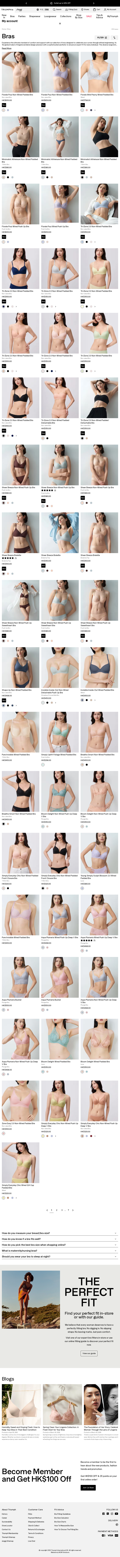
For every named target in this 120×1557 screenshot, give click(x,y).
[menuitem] (42, 10)
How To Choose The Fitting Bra (66, 1529)
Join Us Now (88, 1488)
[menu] (44, 10)
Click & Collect (33, 1526)
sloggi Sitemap (7, 1541)
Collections (65, 16)
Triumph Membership (10, 1533)
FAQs (30, 1514)
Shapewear (34, 16)
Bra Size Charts (60, 1522)
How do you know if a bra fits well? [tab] (21, 1239)
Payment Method (34, 1518)
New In (4, 16)
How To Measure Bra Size (64, 1526)
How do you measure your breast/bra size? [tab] (26, 1233)
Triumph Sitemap (8, 1537)
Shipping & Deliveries (36, 1522)
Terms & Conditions (35, 1533)
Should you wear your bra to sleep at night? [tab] (26, 1256)
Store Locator (7, 1526)
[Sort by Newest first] (114, 37)
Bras (12, 16)
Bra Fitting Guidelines (62, 1514)
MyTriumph (112, 16)
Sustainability (7, 1522)
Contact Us (6, 1529)
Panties (21, 16)
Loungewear (50, 16)
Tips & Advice (99, 16)
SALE (89, 16)
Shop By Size (78, 16)
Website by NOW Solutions (60, 1552)
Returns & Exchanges (36, 1529)
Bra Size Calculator (61, 1518)
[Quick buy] (36, 93)
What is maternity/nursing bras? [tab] (19, 1250)
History (4, 1514)
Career (4, 1518)
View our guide (89, 1353)
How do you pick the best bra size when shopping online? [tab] (34, 1245)
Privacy (31, 1537)
